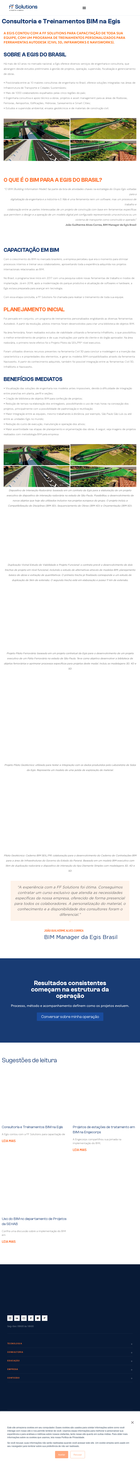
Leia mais (8, 1141)
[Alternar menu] (84, 8)
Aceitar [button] (61, 1454)
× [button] (131, 1421)
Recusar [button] (77, 1454)
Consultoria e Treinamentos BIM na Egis (32, 1127)
